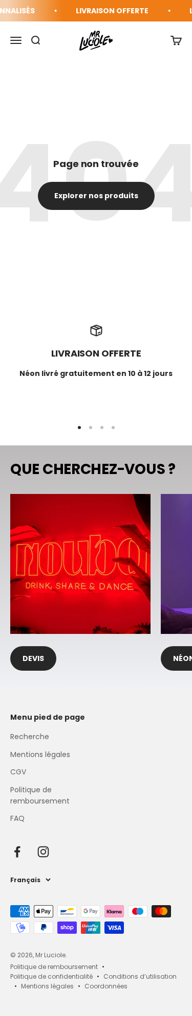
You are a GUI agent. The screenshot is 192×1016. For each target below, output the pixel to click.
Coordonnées (105, 986)
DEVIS (33, 658)
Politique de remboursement (40, 795)
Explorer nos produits (96, 196)
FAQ (17, 818)
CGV (18, 772)
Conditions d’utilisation (140, 976)
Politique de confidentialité (51, 976)
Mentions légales (40, 754)
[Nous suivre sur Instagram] (43, 852)
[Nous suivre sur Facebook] (17, 852)
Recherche (29, 736)
